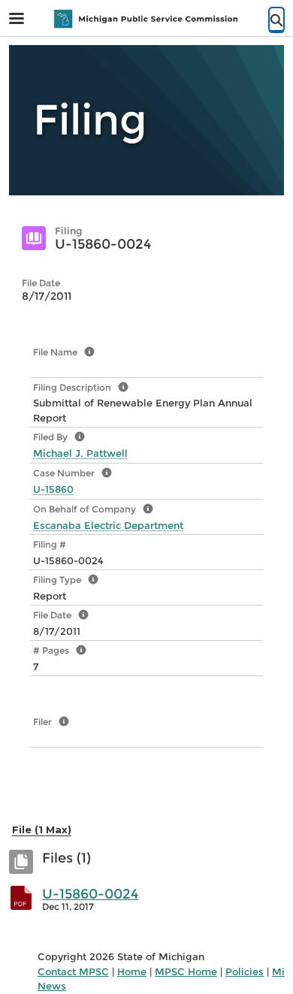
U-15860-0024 (90, 894)
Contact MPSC (73, 971)
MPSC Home (186, 971)
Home (131, 971)
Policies (244, 971)
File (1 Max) (41, 829)
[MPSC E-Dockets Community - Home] (146, 19)
